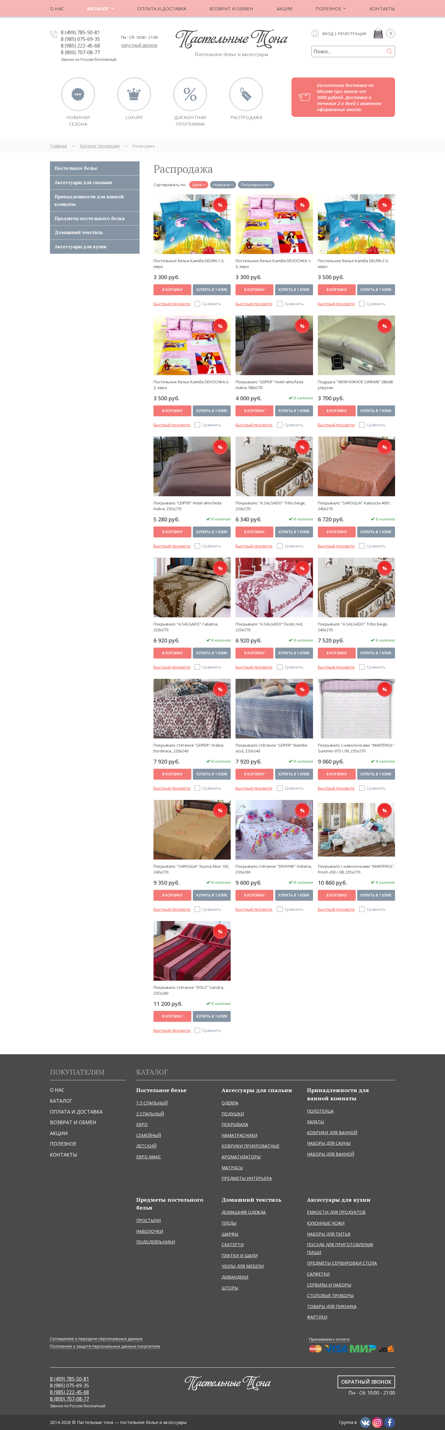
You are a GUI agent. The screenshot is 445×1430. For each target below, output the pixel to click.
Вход (328, 33)
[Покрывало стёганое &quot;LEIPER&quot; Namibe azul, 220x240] (274, 708)
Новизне (221, 184)
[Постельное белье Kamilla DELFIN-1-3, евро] (192, 224)
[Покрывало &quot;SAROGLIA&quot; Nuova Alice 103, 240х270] (192, 829)
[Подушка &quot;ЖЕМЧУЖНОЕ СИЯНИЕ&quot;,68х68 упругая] (356, 345)
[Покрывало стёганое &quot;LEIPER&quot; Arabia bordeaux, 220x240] (192, 708)
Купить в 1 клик (211, 289)
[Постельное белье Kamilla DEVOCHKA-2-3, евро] (192, 345)
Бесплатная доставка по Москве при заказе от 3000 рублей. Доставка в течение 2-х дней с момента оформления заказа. (349, 97)
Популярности (255, 184)
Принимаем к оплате (329, 1339)
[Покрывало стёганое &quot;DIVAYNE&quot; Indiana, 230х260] (274, 829)
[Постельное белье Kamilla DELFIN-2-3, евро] (356, 224)
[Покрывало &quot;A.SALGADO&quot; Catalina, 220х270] (192, 587)
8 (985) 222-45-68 (80, 45)
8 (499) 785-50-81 (80, 32)
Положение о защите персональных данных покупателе (105, 1346)
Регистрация (352, 33)
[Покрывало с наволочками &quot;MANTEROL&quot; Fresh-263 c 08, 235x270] (356, 829)
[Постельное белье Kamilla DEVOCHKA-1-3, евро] (274, 224)
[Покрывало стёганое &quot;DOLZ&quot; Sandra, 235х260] (192, 950)
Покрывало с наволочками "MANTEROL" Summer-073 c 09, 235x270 (356, 748)
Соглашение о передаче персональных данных (96, 1338)
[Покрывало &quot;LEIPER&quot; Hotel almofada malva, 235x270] (192, 466)
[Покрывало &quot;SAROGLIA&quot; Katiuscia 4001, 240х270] (356, 466)
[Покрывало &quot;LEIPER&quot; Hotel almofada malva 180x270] (274, 345)
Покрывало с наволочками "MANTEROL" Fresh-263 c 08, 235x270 (356, 869)
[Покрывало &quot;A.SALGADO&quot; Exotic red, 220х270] (274, 587)
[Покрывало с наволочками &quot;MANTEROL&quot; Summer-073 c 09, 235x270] (356, 708)
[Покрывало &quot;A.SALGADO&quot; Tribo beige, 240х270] (356, 587)
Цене (197, 184)
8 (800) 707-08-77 (80, 52)
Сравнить (211, 303)
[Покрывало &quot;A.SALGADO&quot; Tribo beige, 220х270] (274, 466)
